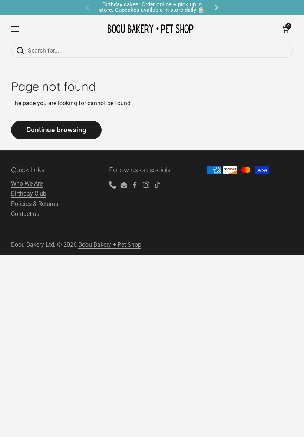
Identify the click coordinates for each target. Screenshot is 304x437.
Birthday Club (28, 193)
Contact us (25, 213)
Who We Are (27, 183)
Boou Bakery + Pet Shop (109, 244)
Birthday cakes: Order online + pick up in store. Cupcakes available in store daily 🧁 (152, 7)
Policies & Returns (34, 203)
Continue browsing (56, 130)
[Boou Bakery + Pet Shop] (150, 28)
